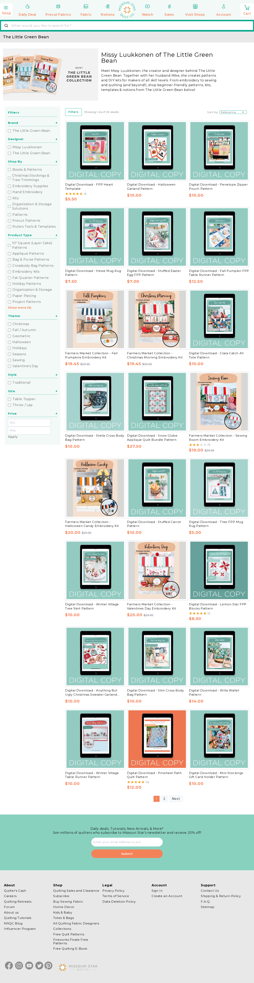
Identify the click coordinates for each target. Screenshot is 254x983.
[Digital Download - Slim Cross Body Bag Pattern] (157, 656)
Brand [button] (13, 123)
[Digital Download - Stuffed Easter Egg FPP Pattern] (157, 237)
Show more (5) (19, 307)
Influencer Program (20, 929)
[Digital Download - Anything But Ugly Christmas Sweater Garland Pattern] (95, 656)
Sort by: (212, 112)
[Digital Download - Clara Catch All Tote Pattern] (219, 319)
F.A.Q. (206, 901)
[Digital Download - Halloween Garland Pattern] (157, 151)
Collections (62, 929)
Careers (10, 896)
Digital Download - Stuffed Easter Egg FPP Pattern (154, 273)
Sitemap (207, 907)
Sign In (157, 890)
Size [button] (11, 391)
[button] (6, 9)
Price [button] (12, 413)
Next (176, 798)
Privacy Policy (113, 890)
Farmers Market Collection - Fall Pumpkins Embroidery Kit (91, 355)
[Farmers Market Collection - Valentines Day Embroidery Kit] (157, 570)
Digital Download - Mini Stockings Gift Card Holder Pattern (216, 775)
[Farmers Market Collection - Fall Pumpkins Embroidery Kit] (95, 319)
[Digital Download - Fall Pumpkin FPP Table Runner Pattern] (219, 237)
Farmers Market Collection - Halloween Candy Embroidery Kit (92, 524)
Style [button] (12, 374)
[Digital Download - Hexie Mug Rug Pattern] (95, 237)
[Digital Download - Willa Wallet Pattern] (219, 656)
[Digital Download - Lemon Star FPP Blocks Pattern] (219, 570)
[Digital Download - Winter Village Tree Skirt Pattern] (95, 570)
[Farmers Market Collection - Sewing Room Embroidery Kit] (219, 402)
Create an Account (167, 896)
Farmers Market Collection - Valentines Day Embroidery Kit (151, 606)
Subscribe (61, 896)
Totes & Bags (63, 918)
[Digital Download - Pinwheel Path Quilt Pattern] (157, 739)
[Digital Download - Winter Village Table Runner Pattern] (95, 739)
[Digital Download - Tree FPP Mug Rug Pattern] (219, 488)
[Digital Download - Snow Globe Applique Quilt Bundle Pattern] (157, 402)
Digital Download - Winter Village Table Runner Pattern (92, 775)
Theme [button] (14, 316)
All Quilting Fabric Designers (76, 923)
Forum (9, 907)
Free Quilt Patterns (68, 934)
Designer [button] (16, 139)
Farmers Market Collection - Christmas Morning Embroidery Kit (155, 355)
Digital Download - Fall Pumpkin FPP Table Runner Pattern (219, 273)
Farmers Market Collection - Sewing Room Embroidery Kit (218, 437)
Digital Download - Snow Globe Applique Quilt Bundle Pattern (152, 437)
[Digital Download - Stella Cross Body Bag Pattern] (95, 402)
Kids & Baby (62, 912)
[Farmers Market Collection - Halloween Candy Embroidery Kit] (95, 488)
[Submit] (6, 25)
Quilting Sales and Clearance (76, 890)
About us (11, 912)
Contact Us (210, 890)
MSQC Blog (13, 923)
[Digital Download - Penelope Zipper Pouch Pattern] (219, 151)
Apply (13, 437)
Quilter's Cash (15, 890)
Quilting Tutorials (17, 918)
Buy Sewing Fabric (68, 901)
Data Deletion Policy (119, 901)
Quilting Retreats (17, 901)
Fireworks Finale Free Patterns (70, 941)
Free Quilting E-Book (70, 949)
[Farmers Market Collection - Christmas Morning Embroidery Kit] (157, 319)
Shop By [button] (15, 161)
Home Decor (63, 907)
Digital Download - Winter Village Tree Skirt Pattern (92, 606)
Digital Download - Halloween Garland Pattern (151, 187)
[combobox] (127, 25)
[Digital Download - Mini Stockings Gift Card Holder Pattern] (219, 739)
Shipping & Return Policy (221, 896)
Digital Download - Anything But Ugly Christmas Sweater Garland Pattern (91, 694)
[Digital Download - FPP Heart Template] (95, 151)
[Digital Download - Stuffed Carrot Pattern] (157, 488)
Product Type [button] (20, 235)
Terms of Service (115, 896)
